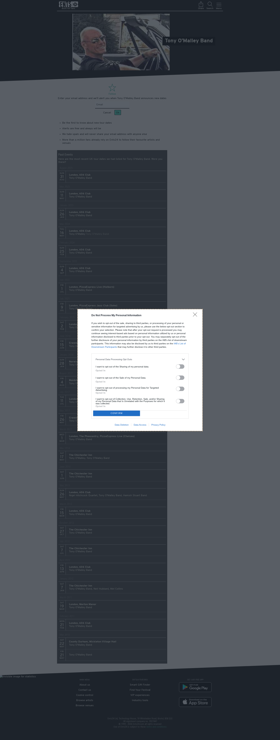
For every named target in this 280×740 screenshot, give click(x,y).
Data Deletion (122, 424)
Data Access (140, 424)
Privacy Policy (158, 424)
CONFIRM (117, 413)
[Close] (196, 315)
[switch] (180, 366)
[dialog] (140, 370)
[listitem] (140, 359)
